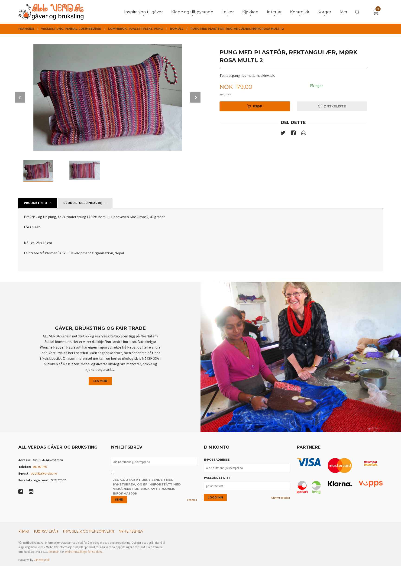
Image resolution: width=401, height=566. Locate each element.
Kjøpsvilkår (46, 531)
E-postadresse (217, 459)
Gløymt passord (280, 497)
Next (195, 97)
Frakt (23, 531)
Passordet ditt (217, 477)
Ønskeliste (334, 106)
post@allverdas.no (44, 473)
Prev (20, 97)
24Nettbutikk (41, 560)
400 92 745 (39, 467)
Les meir (100, 381)
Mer (344, 12)
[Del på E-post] (304, 133)
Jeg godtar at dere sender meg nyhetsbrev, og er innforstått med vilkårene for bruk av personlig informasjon (147, 486)
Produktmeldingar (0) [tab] (82, 203)
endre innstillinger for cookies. (84, 552)
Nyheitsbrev (131, 531)
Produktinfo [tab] (35, 203)
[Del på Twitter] (283, 133)
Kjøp (257, 106)
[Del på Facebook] (293, 133)
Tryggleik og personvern (88, 531)
